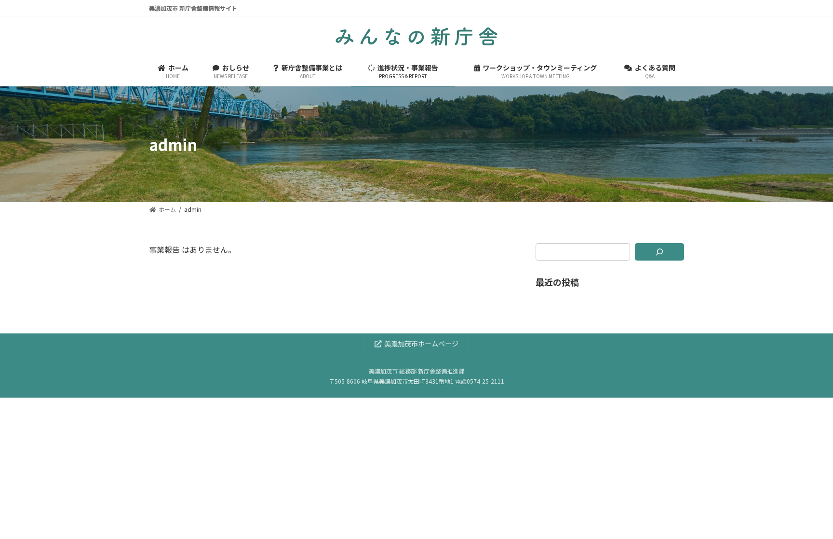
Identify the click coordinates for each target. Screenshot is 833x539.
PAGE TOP (806, 514)
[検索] (659, 252)
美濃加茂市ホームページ (421, 344)
